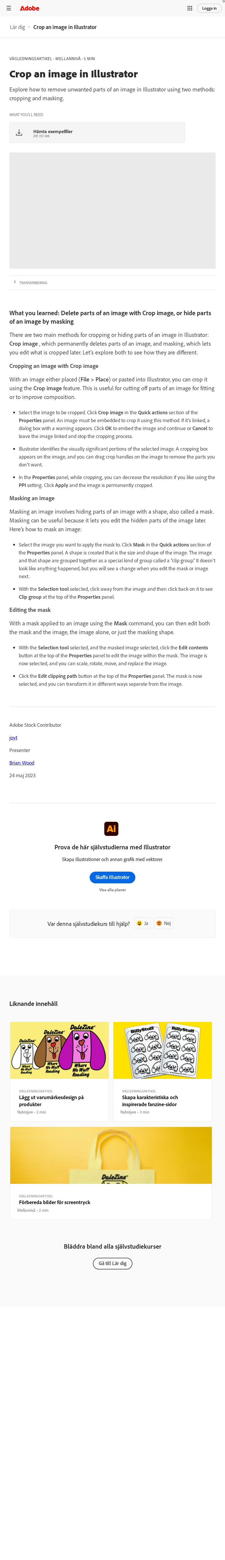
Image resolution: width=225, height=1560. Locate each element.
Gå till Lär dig (113, 1263)
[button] (190, 8)
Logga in (209, 8)
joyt (13, 737)
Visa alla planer (112, 889)
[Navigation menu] (9, 8)
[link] (17, 27)
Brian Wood (21, 762)
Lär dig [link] (17, 26)
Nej (167, 923)
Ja (146, 923)
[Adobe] (30, 8)
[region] (59, 1071)
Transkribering (33, 282)
